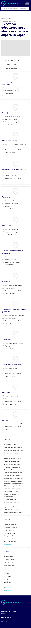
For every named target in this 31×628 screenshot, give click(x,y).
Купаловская (8, 568)
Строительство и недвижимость (11, 20)
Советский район (9, 539)
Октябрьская (8, 582)
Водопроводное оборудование (13, 450)
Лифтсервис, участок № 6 (15, 367)
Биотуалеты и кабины (10, 444)
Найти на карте (11, 64)
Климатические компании (12, 464)
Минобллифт (15, 226)
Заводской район (9, 536)
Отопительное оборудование (13, 488)
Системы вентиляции (10, 499)
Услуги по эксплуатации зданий (13, 512)
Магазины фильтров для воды (13, 478)
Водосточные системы (11, 453)
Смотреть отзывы (11, 68)
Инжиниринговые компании (12, 458)
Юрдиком (15, 284)
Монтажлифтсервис (15, 143)
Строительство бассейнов (12, 507)
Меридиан (15, 395)
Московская (7, 576)
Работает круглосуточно (11, 60)
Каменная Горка (9, 565)
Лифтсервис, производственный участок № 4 (15, 313)
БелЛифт (15, 421)
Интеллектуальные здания (12, 461)
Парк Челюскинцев (10, 559)
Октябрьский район (10, 524)
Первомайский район (10, 527)
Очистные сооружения (11, 491)
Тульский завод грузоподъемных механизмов (15, 254)
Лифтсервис (15, 340)
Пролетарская (8, 562)
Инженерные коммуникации (12, 456)
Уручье (6, 587)
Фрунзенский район (10, 541)
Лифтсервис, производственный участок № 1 (15, 85)
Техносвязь (15, 199)
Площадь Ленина (9, 585)
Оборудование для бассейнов (13, 486)
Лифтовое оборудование (11, 470)
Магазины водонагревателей (13, 472)
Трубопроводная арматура (12, 509)
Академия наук (8, 556)
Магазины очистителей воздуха (13, 475)
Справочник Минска (6, 18)
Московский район (10, 533)
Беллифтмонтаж (15, 115)
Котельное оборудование (12, 467)
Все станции (7, 590)
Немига (6, 579)
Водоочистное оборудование (13, 447)
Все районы (7, 544)
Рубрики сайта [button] (6, 617)
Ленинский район (9, 530)
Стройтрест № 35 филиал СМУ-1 (15, 172)
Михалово (7, 573)
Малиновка (7, 571)
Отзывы (3, 613)
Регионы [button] (4, 621)
